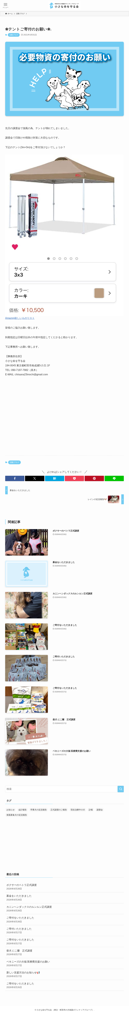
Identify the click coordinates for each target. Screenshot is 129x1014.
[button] (14, 478)
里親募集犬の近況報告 (16, 815)
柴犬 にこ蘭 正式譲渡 (19, 952)
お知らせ (10, 810)
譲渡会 (100, 810)
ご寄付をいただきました (20, 919)
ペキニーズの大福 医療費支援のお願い (28, 963)
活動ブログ (13, 35)
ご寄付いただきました (19, 930)
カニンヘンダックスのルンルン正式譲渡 (29, 909)
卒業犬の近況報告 (38, 810)
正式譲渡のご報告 (58, 810)
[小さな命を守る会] (64, 5)
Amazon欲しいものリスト (20, 318)
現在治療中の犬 (78, 810)
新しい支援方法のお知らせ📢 (23, 974)
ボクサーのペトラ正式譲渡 (21, 887)
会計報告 (22, 810)
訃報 (91, 810)
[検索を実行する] (121, 789)
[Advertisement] (64, 428)
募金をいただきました (19, 898)
